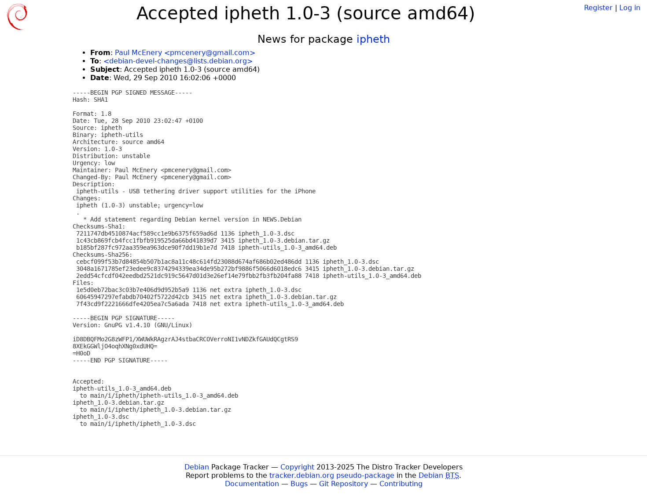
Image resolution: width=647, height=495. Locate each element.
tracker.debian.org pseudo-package (331, 475)
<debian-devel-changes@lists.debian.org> (178, 61)
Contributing (401, 484)
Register (598, 8)
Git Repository (343, 484)
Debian (196, 467)
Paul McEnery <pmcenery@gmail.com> (185, 52)
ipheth (373, 39)
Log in (629, 8)
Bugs (299, 484)
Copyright (297, 467)
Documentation (252, 484)
